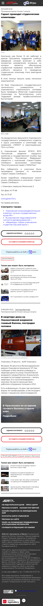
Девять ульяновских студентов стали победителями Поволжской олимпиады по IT (24, 270)
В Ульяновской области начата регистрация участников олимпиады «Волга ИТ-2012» (23, 277)
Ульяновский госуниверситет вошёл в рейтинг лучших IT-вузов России (23, 290)
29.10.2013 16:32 (6, 9)
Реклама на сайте (10, 519)
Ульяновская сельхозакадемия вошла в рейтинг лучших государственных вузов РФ (21, 213)
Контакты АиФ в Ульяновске (15, 516)
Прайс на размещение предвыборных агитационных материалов (20, 523)
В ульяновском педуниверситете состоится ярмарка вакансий (19, 219)
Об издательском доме (13, 505)
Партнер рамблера (21, 595)
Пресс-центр (32, 505)
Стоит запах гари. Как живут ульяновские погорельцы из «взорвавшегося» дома (24, 480)
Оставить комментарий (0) (21, 242)
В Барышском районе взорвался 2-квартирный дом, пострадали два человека (22, 474)
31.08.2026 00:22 (7, 310)
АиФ (3, 52)
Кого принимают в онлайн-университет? (24, 297)
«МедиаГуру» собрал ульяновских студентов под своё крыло (19, 223)
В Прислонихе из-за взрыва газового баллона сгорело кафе (19, 408)
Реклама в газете (10, 508)
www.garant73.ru (8, 199)
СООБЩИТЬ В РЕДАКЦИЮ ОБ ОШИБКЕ (18, 527)
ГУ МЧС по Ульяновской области (14, 358)
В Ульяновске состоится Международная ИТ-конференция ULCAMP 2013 (24, 283)
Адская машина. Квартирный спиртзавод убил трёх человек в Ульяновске (24, 487)
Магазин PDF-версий (29, 508)
